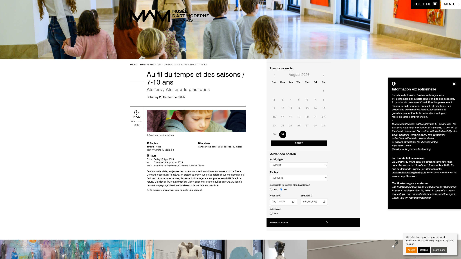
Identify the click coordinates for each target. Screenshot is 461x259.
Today (299, 143)
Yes (276, 189)
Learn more (439, 250)
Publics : (274, 172)
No (285, 189)
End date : (306, 196)
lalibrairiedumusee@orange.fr (409, 172)
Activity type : (277, 159)
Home (133, 64)
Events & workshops (150, 64)
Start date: (275, 196)
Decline (424, 250)
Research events (279, 222)
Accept (411, 250)
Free (276, 214)
